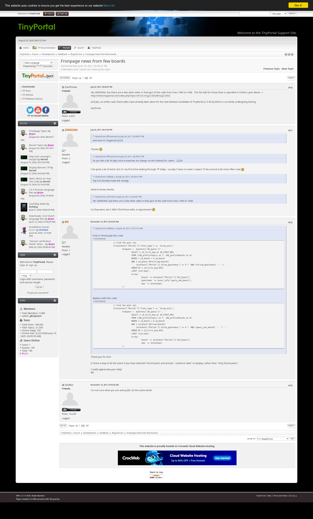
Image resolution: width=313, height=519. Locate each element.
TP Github (27, 94)
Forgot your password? (38, 292)
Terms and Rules (280, 495)
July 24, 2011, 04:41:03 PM (101, 130)
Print (291, 78)
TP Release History (32, 98)
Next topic (288, 68)
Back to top (156, 472)
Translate (47, 66)
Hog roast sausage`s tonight (40, 158)
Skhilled (43, 229)
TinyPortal (260, 495)
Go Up (63, 425)
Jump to (251, 438)
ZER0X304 (71, 130)
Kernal (44, 159)
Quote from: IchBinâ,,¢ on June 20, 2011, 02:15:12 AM (119, 228)
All (90, 77)
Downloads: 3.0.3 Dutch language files (42, 217)
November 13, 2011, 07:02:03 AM (104, 385)
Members (29, 308)
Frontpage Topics (38, 130)
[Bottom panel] (292, 54)
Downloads (28, 86)
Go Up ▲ (293, 495)
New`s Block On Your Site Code (40, 180)
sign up (33, 265)
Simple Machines (38, 496)
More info (109, 5)
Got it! (298, 5)
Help (269, 495)
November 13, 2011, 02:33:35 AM (104, 221)
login (22, 265)
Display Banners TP (39, 167)
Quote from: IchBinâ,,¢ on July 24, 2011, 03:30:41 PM (118, 176)
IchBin (69, 385)
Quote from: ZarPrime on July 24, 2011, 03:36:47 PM (118, 196)
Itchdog (33, 206)
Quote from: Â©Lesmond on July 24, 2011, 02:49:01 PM (119, 136)
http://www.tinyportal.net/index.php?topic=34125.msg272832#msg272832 (130, 95)
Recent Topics (36, 145)
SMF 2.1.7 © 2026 (23, 496)
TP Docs (26, 90)
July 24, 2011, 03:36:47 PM (101, 87)
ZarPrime (71, 87)
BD (67, 222)
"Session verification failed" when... (40, 243)
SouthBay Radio (37, 203)
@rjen (32, 133)
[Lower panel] (289, 54)
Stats (22, 300)
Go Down (64, 78)
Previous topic (271, 68)
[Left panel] (286, 54)
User (22, 255)
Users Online (32, 340)
